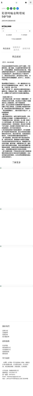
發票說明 (5, 334)
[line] (8, 8)
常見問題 (5, 345)
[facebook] (11, 8)
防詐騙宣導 (5, 336)
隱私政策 (5, 353)
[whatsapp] (14, 8)
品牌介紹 (5, 330)
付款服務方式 (6, 349)
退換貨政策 (5, 351)
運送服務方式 (6, 347)
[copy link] (17, 8)
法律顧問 (5, 332)
